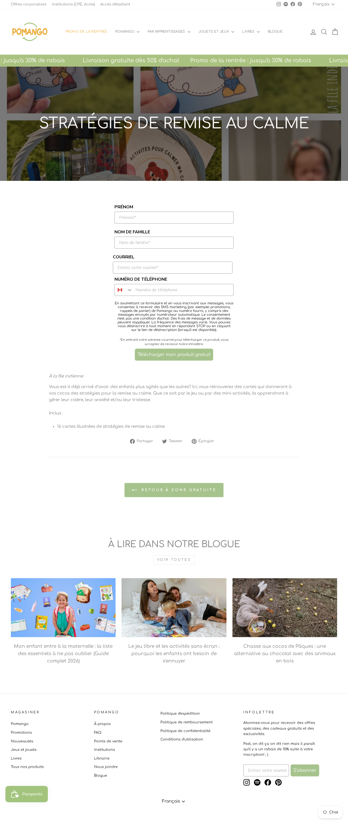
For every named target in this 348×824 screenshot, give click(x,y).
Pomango (125, 31)
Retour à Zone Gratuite (177, 490)
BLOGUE (275, 31)
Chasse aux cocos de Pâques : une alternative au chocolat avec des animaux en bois (284, 654)
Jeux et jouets (23, 750)
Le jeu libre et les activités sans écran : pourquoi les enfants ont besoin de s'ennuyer (174, 654)
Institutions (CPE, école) (73, 4)
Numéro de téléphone (140, 279)
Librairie (102, 758)
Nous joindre (106, 767)
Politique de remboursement (186, 722)
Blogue (100, 775)
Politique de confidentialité (185, 731)
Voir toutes (174, 560)
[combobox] (124, 290)
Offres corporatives (28, 4)
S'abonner (304, 770)
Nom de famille (132, 232)
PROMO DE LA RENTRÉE (86, 31)
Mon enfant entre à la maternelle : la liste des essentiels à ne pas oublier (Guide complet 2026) (63, 654)
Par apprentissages (167, 31)
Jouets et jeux (214, 31)
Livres (249, 31)
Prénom (123, 207)
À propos (102, 724)
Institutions (104, 750)
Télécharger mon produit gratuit (174, 354)
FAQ (97, 733)
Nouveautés (22, 741)
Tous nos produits (27, 767)
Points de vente (108, 741)
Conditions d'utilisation (181, 739)
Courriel (123, 257)
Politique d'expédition (180, 713)
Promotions (21, 733)
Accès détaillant (115, 4)
